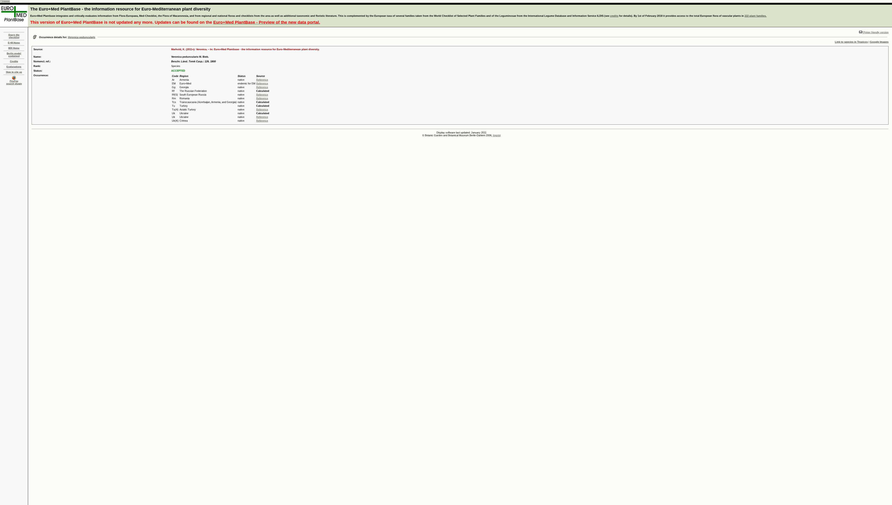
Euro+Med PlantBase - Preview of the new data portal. (266, 22)
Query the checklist (14, 36)
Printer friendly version (875, 32)
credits (614, 15)
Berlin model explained (14, 54)
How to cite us (14, 72)
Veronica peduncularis (81, 37)
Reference (262, 79)
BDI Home (14, 48)
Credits (14, 61)
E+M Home (14, 42)
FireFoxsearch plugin (14, 82)
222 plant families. (755, 15)
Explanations (14, 66)
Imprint (497, 135)
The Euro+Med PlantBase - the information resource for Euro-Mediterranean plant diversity (120, 9)
